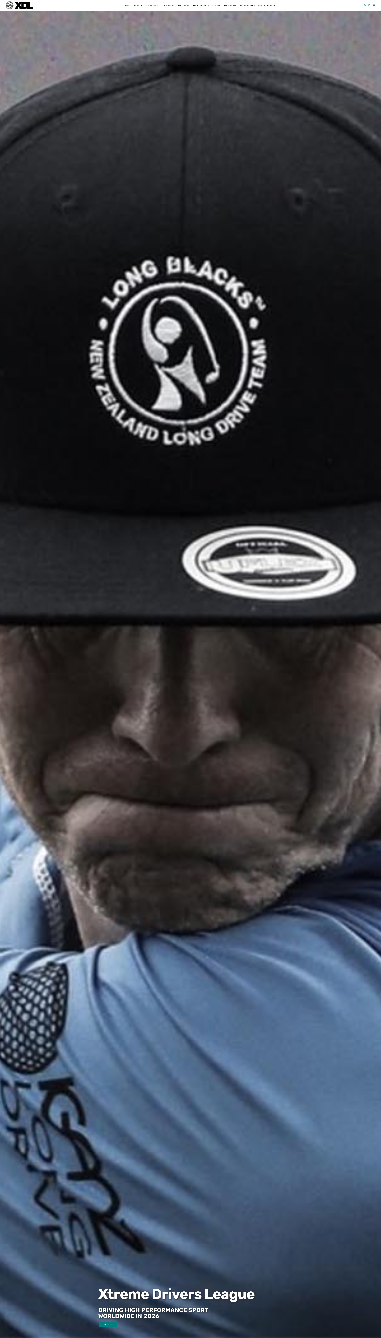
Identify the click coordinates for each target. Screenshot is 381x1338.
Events (108, 1325)
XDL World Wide (19, 5)
